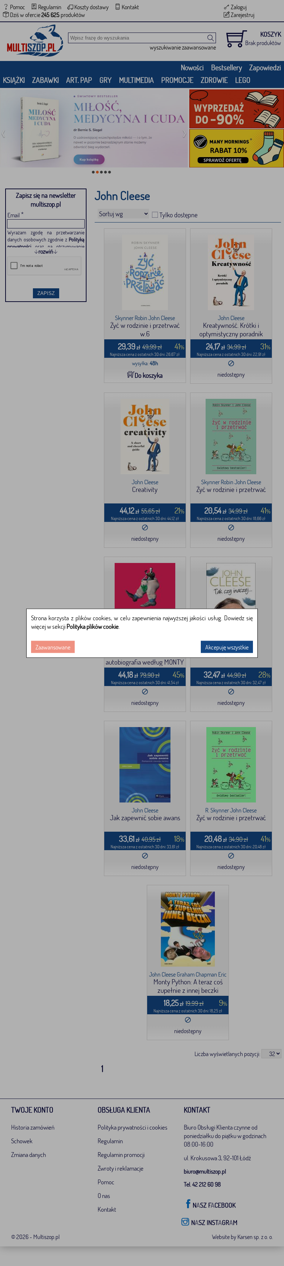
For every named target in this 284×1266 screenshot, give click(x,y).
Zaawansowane (53, 647)
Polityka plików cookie (93, 626)
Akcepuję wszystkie (226, 647)
